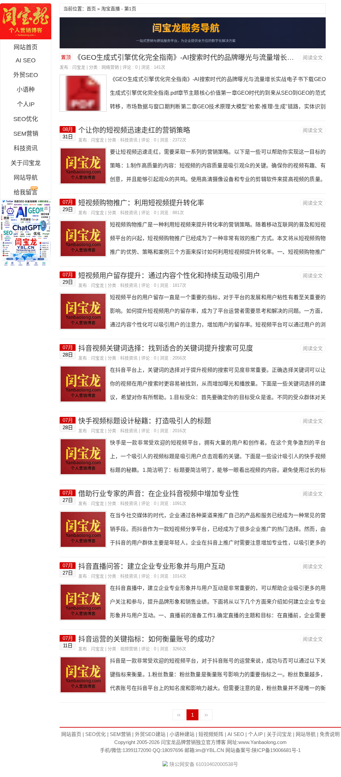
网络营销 (110, 67)
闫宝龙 (25, 21)
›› (206, 715)
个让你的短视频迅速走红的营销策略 (134, 130)
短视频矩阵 (210, 734)
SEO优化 (25, 119)
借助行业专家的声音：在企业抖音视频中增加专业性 (158, 493)
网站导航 (26, 177)
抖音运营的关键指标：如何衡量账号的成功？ (148, 639)
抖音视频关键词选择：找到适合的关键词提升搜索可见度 (165, 348)
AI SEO (26, 60)
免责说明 (330, 734)
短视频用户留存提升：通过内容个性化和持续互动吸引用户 (169, 275)
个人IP (26, 104)
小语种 (26, 89)
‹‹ (178, 715)
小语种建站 (182, 734)
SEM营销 (25, 133)
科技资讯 (26, 148)
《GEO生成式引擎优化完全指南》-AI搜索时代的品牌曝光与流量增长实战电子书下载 (205, 57)
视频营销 (129, 648)
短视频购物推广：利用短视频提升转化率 (141, 202)
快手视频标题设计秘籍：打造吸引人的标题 (144, 421)
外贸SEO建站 (150, 734)
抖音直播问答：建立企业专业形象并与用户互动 (151, 566)
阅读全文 (313, 57)
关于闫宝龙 (26, 163)
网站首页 (26, 47)
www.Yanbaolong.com (262, 742)
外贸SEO (25, 75)
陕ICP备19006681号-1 (276, 750)
